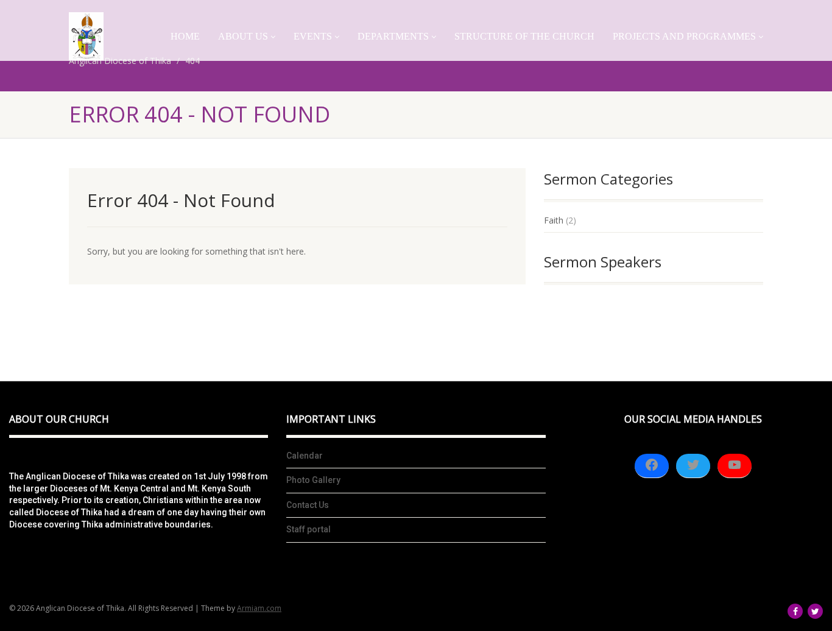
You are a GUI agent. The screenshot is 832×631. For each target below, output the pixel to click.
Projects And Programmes (684, 36)
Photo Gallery (313, 480)
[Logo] (86, 36)
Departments (393, 36)
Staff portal (308, 529)
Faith (553, 220)
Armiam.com (259, 608)
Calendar (304, 455)
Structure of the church (524, 36)
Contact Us (307, 505)
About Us (243, 36)
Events (313, 36)
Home (185, 36)
